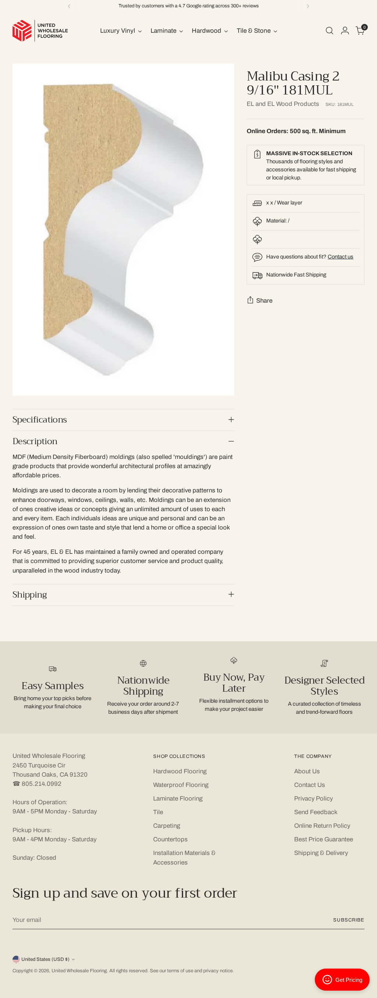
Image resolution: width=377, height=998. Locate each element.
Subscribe (348, 920)
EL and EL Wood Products (283, 103)
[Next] (308, 6)
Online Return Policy (322, 825)
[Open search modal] (329, 30)
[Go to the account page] (345, 30)
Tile (158, 812)
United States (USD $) (45, 959)
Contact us (340, 257)
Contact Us (309, 784)
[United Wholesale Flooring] (40, 31)
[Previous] (69, 6)
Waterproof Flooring (180, 784)
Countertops (170, 839)
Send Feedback (316, 812)
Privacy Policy (313, 798)
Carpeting (166, 825)
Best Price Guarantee (323, 839)
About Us (307, 771)
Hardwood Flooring (180, 771)
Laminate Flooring (177, 798)
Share (264, 300)
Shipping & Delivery (321, 852)
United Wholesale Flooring (79, 970)
